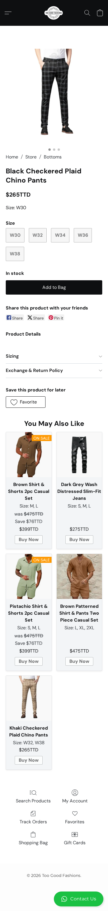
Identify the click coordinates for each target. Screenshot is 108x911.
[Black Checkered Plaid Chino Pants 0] (54, 97)
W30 (15, 235)
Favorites (74, 822)
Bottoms (53, 157)
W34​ (60, 235)
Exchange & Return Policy (34, 370)
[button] (54, 899)
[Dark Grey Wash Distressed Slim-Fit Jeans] (79, 454)
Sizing (12, 356)
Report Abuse (54, 885)
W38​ (15, 254)
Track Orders (33, 822)
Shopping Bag (33, 843)
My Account (75, 801)
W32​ (38, 235)
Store (31, 157)
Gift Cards (75, 843)
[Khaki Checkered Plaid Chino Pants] (29, 698)
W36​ (83, 235)
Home (12, 157)
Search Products (33, 801)
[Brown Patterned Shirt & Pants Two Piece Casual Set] (79, 576)
